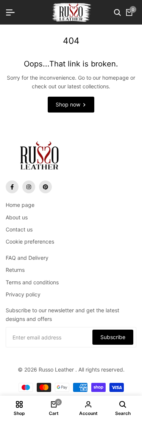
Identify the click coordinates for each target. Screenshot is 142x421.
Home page (20, 205)
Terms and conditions (32, 282)
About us (17, 217)
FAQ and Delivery (27, 257)
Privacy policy (23, 294)
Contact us (19, 229)
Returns (15, 270)
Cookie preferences (30, 241)
